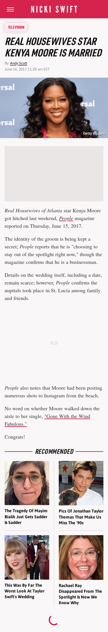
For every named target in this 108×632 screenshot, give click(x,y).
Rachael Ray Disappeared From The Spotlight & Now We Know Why (80, 594)
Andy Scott (18, 63)
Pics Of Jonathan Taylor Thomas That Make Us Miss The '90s (81, 517)
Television (16, 27)
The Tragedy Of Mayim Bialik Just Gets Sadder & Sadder (26, 516)
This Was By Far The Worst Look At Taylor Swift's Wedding (24, 591)
